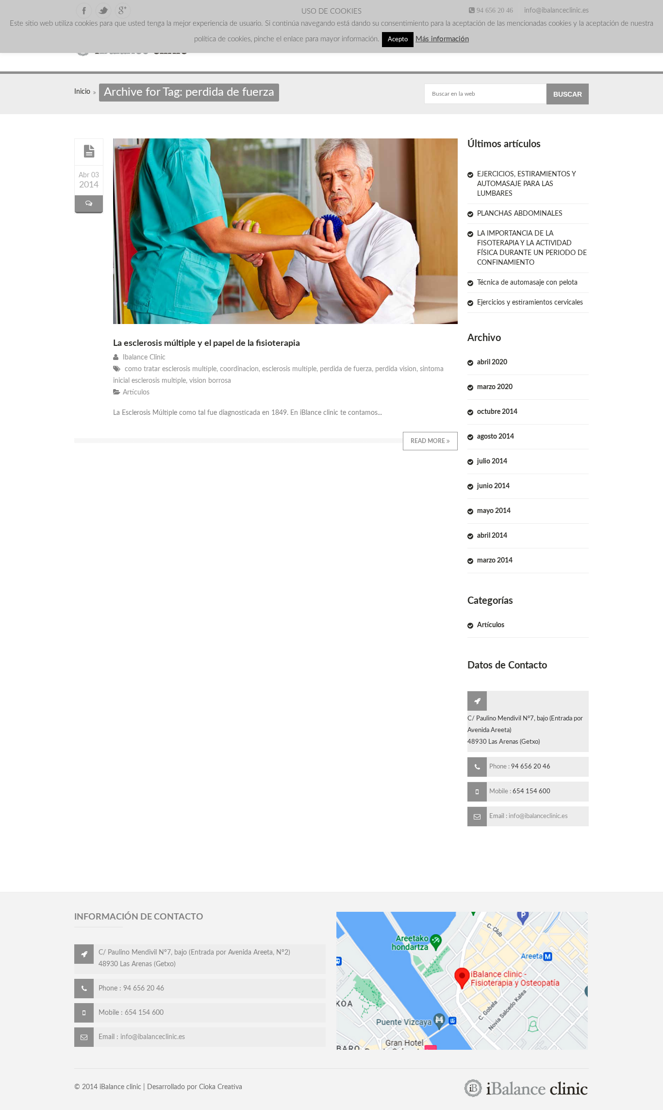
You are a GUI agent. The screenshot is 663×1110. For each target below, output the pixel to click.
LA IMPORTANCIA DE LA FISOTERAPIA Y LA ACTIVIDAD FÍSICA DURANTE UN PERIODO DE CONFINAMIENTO (532, 248)
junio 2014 (493, 486)
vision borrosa (210, 380)
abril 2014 (492, 535)
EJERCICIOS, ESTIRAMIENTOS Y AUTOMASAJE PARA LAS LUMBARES (526, 184)
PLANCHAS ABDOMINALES (520, 213)
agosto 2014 (495, 436)
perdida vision (395, 369)
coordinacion (239, 369)
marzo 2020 (495, 387)
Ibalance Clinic (144, 357)
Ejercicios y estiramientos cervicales (530, 302)
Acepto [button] (398, 39)
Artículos (136, 392)
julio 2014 (492, 461)
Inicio (82, 91)
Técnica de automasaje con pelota (527, 282)
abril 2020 (492, 362)
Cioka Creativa (220, 1087)
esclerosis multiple (289, 369)
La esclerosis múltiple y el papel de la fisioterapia (206, 343)
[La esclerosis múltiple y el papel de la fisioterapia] (89, 151)
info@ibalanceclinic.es (556, 10)
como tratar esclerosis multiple (170, 369)
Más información (442, 39)
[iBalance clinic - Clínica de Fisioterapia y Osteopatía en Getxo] (526, 1096)
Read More (429, 441)
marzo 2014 (495, 560)
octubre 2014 (497, 412)
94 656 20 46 (494, 10)
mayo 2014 (494, 511)
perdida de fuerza (346, 369)
